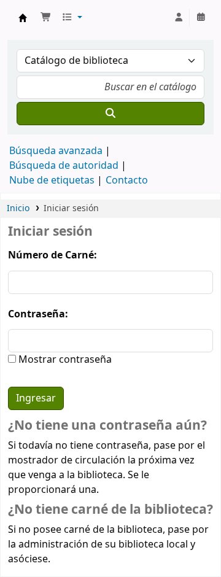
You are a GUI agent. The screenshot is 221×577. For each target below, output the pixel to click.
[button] (46, 17)
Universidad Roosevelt (22, 18)
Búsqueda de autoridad (63, 165)
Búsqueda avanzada (56, 151)
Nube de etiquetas (52, 180)
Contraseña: (38, 314)
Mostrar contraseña (64, 359)
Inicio (18, 208)
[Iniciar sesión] (178, 17)
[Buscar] (110, 113)
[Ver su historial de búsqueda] (200, 17)
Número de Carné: (52, 255)
